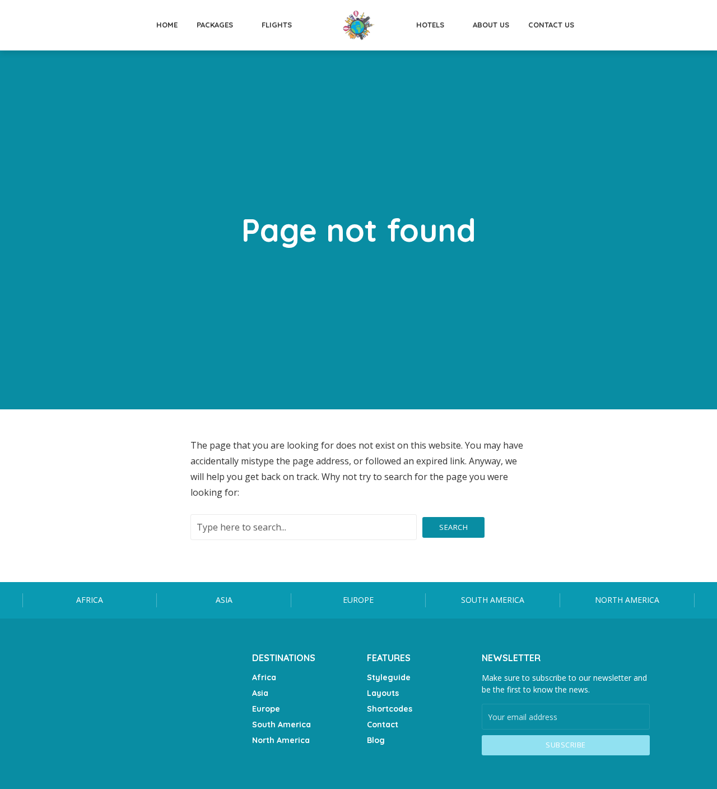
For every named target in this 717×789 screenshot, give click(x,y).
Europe (358, 599)
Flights (277, 24)
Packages (215, 24)
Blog (376, 740)
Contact (382, 724)
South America (492, 599)
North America (627, 599)
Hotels (430, 24)
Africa (89, 599)
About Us (491, 24)
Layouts (383, 693)
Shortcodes (389, 709)
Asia (224, 599)
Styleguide (389, 677)
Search (453, 527)
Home (167, 24)
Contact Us (551, 24)
